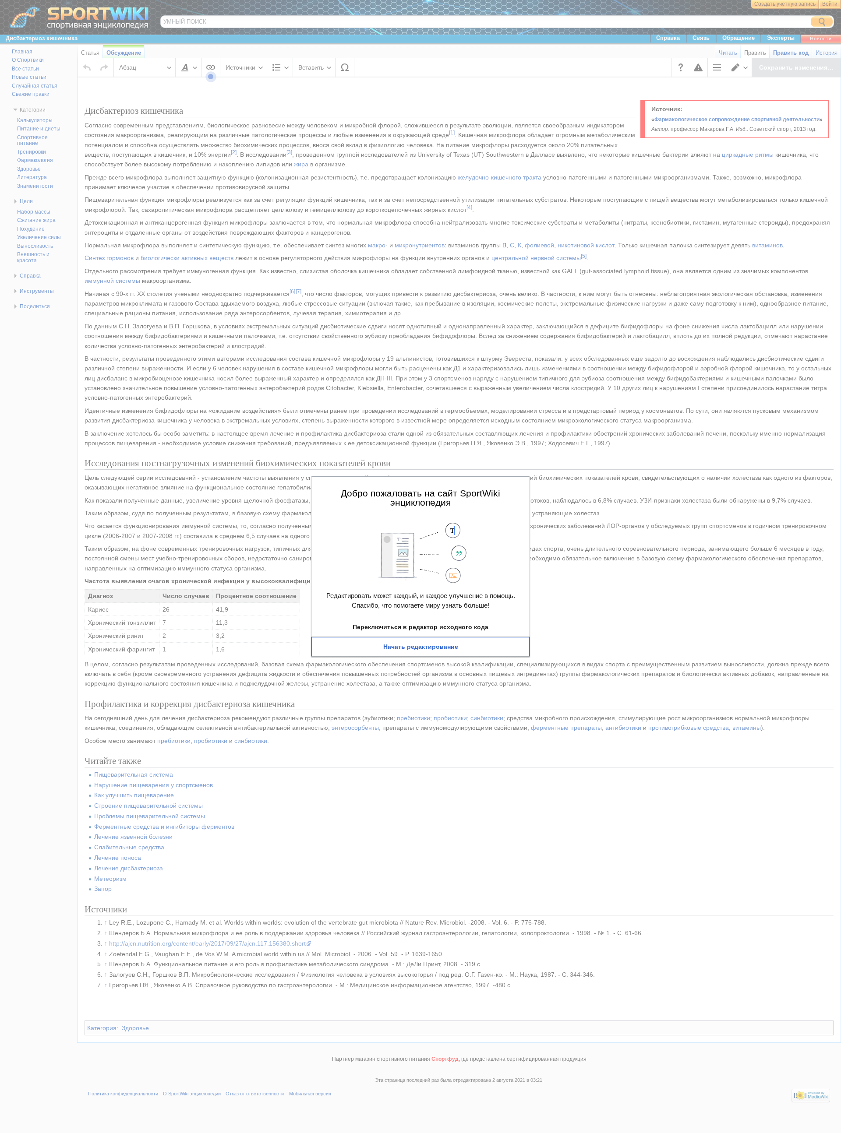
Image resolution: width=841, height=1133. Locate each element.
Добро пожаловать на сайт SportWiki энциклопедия (420, 497)
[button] (420, 627)
